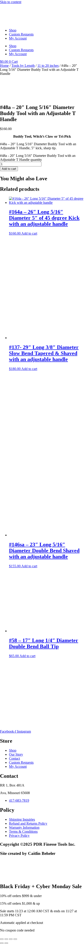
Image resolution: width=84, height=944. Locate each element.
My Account (18, 38)
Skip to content (10, 2)
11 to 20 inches (48, 65)
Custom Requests (21, 34)
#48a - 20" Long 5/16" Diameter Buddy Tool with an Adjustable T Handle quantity (37, 158)
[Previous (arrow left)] (2, 943)
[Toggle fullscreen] (6, 939)
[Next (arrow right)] (6, 943)
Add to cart (9, 168)
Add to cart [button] (29, 233)
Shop (12, 30)
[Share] (11, 939)
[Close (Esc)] (15, 939)
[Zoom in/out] (2, 939)
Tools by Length (23, 65)
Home (4, 65)
